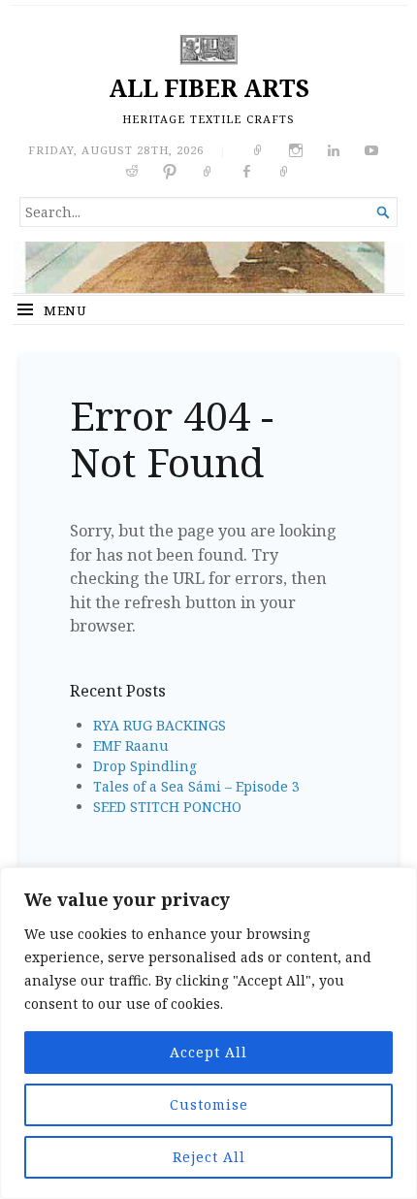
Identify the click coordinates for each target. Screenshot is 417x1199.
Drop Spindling (145, 766)
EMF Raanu (131, 745)
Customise (209, 1104)
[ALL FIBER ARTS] (208, 267)
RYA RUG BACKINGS (159, 725)
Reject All (209, 1157)
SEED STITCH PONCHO (167, 806)
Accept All (208, 1052)
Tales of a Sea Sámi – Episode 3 (196, 786)
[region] (208, 1033)
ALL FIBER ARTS (209, 88)
